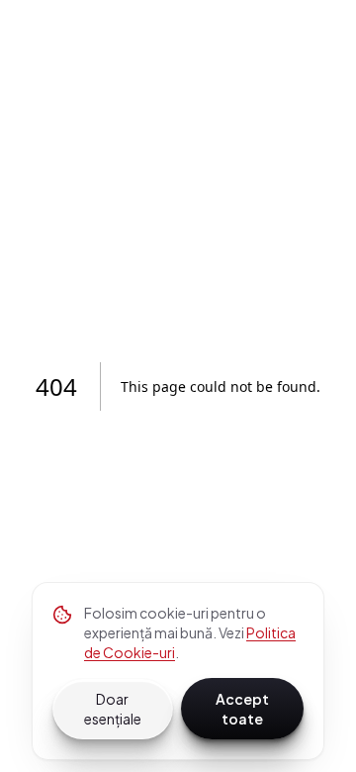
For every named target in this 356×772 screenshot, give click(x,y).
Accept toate (242, 708)
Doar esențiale (112, 708)
